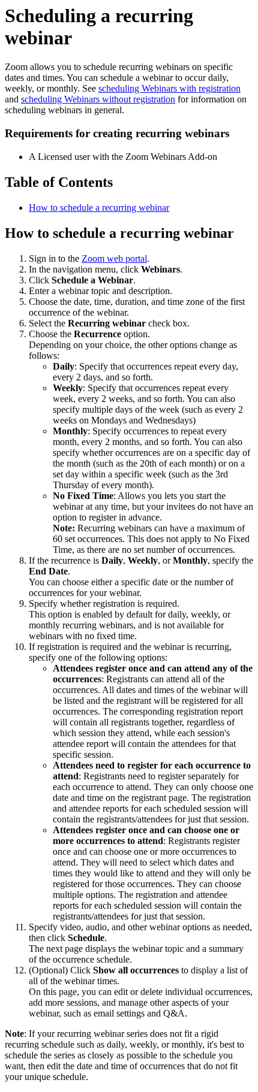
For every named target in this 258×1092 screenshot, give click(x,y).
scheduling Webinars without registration (98, 99)
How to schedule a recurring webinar (99, 207)
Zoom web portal (114, 258)
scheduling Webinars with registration (169, 88)
